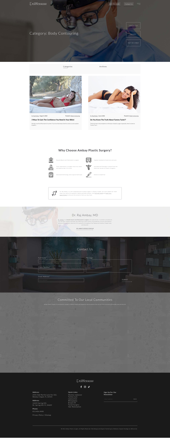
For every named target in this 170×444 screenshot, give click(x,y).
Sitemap (48, 415)
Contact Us (133, 25)
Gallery (133, 34)
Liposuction (72, 399)
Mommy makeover (75, 395)
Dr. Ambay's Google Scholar (85, 228)
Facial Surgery (73, 405)
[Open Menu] (138, 4)
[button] (38, 4)
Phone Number (44, 267)
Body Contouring (75, 116)
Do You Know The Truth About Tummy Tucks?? (108, 120)
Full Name (42, 258)
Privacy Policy (38, 415)
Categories (67, 66)
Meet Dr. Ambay (133, 43)
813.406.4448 (38, 411)
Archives (103, 66)
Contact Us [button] (129, 4)
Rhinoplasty (72, 401)
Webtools (116, 428)
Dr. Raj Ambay (35, 116)
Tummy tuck (72, 397)
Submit (125, 280)
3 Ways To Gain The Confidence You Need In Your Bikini (53, 120)
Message (89, 258)
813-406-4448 (99, 193)
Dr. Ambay (61, 219)
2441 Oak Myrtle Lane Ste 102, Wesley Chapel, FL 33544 (45, 396)
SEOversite (134, 428)
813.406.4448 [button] (114, 4)
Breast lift (72, 403)
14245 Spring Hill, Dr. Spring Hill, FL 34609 (42, 404)
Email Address (44, 276)
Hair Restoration (74, 407)
